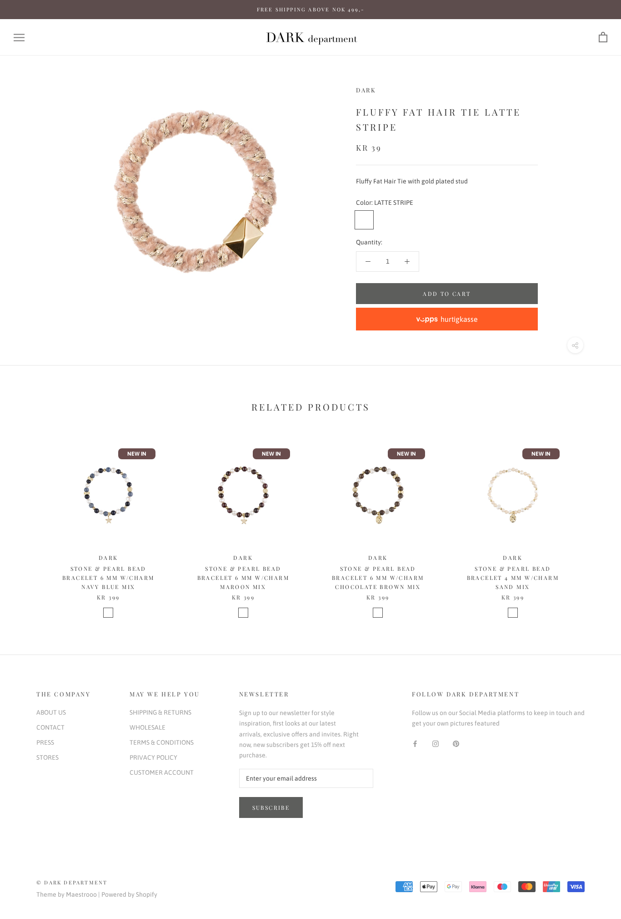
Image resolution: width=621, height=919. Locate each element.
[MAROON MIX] (243, 612)
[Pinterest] (456, 743)
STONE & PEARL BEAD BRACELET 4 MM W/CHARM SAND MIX (513, 577)
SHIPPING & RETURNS (160, 712)
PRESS (45, 742)
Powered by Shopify (129, 894)
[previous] (28, 522)
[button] (447, 319)
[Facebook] (415, 743)
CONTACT (50, 727)
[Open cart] (603, 37)
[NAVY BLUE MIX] (108, 612)
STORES (47, 757)
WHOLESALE (147, 727)
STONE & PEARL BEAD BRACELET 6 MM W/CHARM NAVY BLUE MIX (108, 577)
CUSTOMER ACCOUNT (162, 772)
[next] (592, 522)
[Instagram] (435, 743)
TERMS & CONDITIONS (162, 742)
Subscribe (271, 807)
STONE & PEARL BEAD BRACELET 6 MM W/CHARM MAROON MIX (243, 577)
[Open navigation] (19, 37)
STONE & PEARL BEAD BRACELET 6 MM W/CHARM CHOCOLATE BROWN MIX (378, 577)
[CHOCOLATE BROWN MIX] (377, 612)
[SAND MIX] (512, 612)
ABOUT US (51, 712)
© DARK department (71, 882)
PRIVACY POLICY (153, 757)
